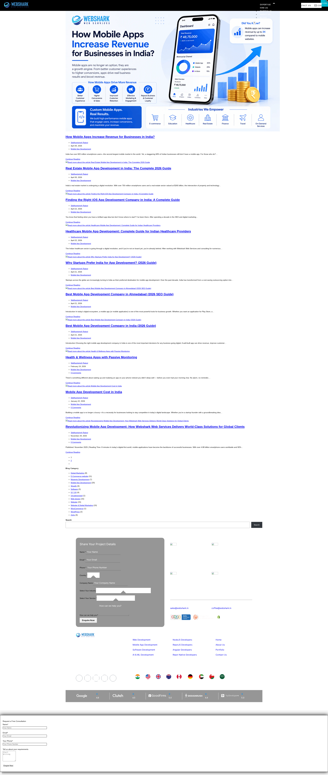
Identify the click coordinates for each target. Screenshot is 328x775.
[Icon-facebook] (79, 678)
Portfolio (266, 11)
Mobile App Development (81, 149)
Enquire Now (88, 620)
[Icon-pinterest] (113, 678)
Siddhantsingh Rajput (79, 143)
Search (69, 520)
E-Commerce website (79, 476)
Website (74, 502)
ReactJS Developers (182, 644)
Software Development (144, 649)
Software (74, 489)
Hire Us (264, 8)
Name (83, 552)
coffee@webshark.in (221, 608)
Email (82, 560)
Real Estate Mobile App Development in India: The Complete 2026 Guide (118, 168)
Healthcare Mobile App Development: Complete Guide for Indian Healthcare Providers (128, 231)
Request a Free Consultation (14, 721)
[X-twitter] (104, 678)
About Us (265, 14)
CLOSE (324, 3)
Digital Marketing (77, 473)
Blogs (263, 17)
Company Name (86, 583)
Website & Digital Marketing (82, 505)
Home (218, 639)
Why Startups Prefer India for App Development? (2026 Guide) (111, 262)
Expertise (265, 4)
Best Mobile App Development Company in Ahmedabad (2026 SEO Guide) (119, 294)
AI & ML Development (143, 654)
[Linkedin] (96, 678)
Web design (75, 499)
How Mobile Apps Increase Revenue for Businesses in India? (110, 136)
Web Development (141, 639)
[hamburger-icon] (274, 3)
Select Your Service (88, 598)
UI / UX (73, 492)
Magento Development (80, 479)
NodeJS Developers (182, 639)
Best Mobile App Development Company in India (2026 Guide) (111, 325)
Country (83, 575)
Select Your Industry (88, 591)
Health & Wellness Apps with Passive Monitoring (101, 357)
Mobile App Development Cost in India (94, 392)
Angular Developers (182, 649)
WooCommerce (77, 509)
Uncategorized (77, 496)
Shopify (74, 486)
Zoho (73, 515)
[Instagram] (87, 678)
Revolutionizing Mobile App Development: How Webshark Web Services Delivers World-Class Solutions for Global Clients (155, 426)
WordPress (75, 512)
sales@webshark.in (179, 608)
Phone (83, 568)
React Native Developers (185, 654)
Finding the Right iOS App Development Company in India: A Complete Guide (123, 199)
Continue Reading (73, 159)
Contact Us (221, 654)
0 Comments (76, 373)
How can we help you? (89, 615)
